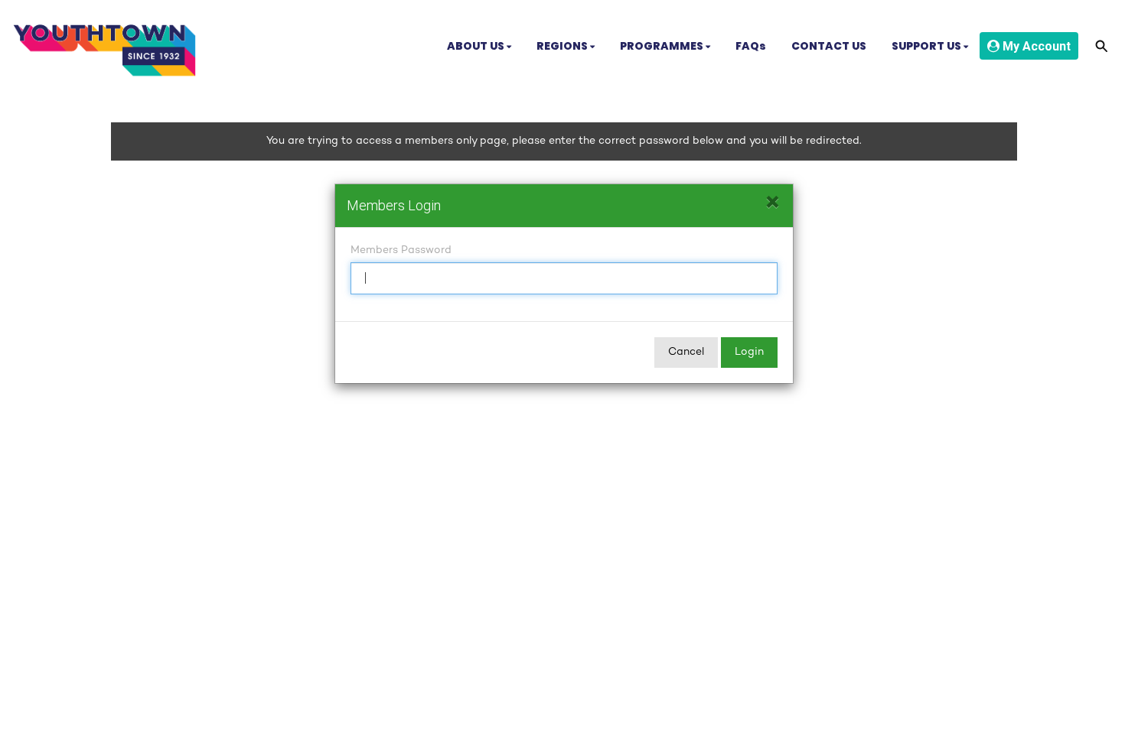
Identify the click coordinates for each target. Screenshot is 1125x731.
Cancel (686, 352)
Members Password (401, 250)
